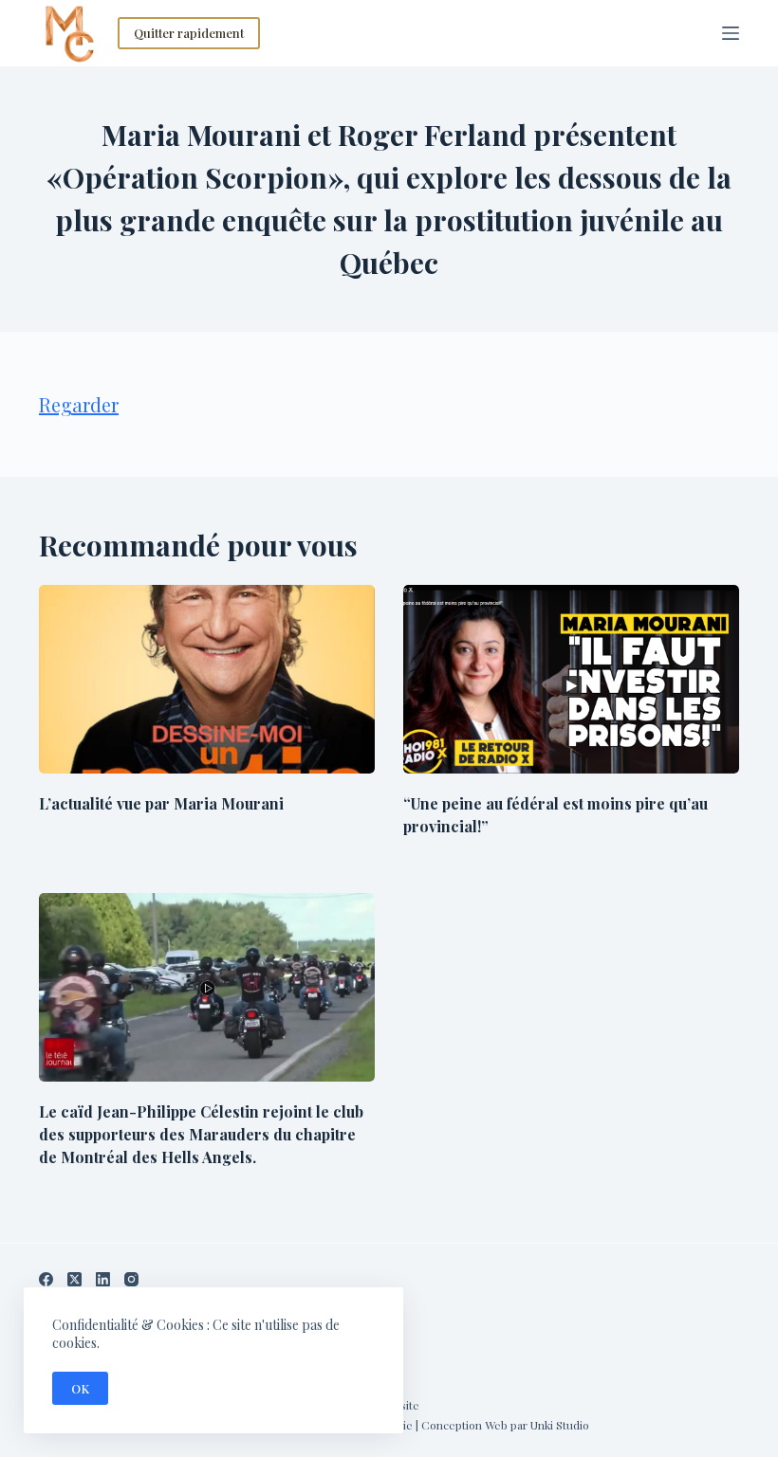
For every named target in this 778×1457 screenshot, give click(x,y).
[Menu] (730, 33)
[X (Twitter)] (74, 1279)
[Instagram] (131, 1279)
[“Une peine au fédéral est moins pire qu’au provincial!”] (571, 679)
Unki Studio (559, 1424)
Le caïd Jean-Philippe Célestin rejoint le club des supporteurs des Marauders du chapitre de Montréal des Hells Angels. (201, 1134)
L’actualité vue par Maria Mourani (161, 803)
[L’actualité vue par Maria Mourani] (207, 679)
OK (80, 1388)
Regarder (79, 404)
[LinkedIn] (103, 1279)
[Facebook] (46, 1279)
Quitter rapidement (189, 33)
